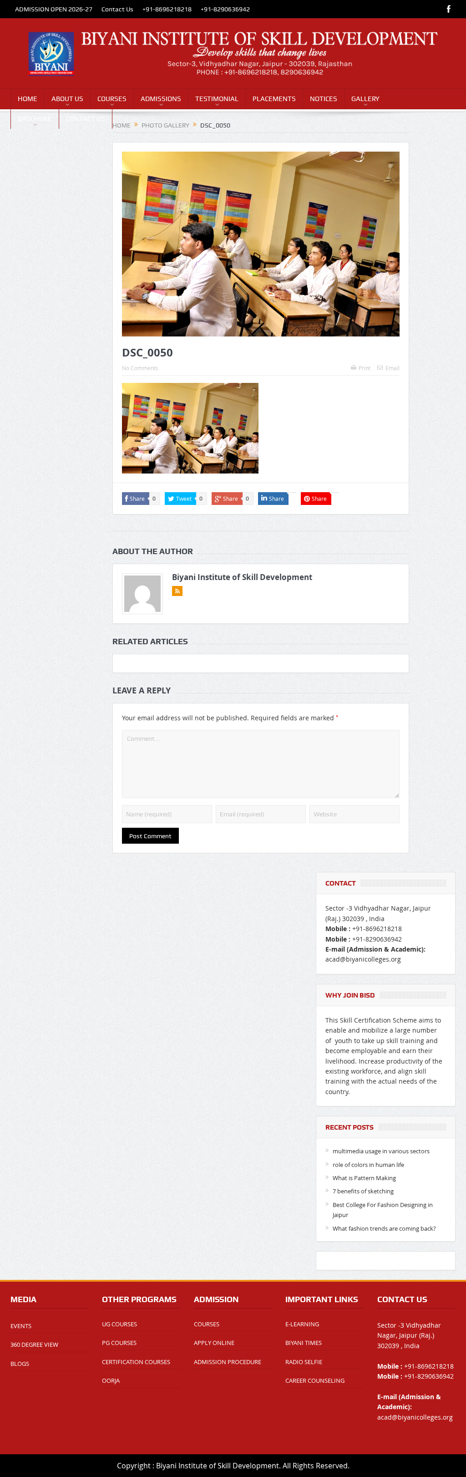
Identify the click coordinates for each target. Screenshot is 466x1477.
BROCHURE (35, 119)
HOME (27, 99)
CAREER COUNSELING (314, 1380)
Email (392, 368)
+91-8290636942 (225, 9)
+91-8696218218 (167, 9)
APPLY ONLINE (214, 1343)
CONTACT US (85, 119)
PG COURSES (119, 1343)
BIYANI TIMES (303, 1343)
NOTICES (323, 99)
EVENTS (20, 1326)
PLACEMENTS (274, 99)
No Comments (140, 368)
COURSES (112, 99)
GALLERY (365, 99)
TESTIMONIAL (216, 99)
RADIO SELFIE (303, 1362)
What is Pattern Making (364, 1178)
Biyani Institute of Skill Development (242, 577)
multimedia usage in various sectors (381, 1151)
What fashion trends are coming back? (384, 1228)
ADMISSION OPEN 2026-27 (53, 9)
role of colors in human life (368, 1165)
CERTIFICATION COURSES (136, 1362)
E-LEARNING (302, 1324)
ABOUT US (67, 99)
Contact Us (117, 9)
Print (364, 368)
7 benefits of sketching (363, 1191)
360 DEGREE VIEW (34, 1344)
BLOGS (19, 1364)
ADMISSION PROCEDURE (227, 1362)
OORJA (111, 1380)
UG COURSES (119, 1324)
